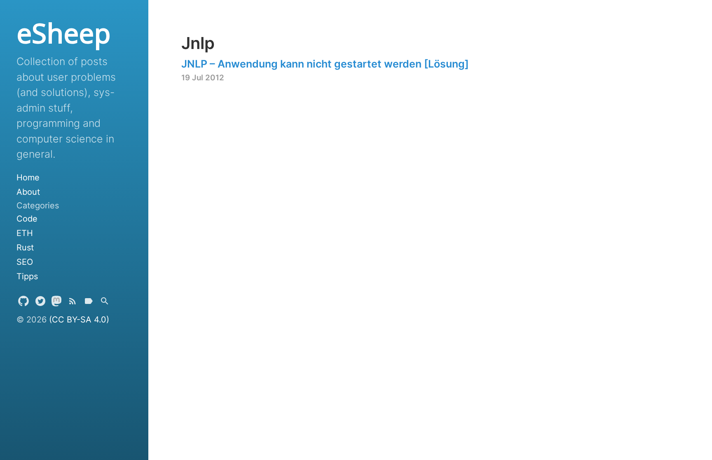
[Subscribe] (72, 303)
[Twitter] (40, 303)
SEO (24, 262)
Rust (25, 247)
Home (28, 177)
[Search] (105, 303)
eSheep (63, 33)
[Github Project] (23, 303)
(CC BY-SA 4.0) (79, 320)
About (28, 192)
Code (26, 219)
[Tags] (89, 303)
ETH (24, 233)
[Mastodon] (56, 303)
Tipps (27, 276)
